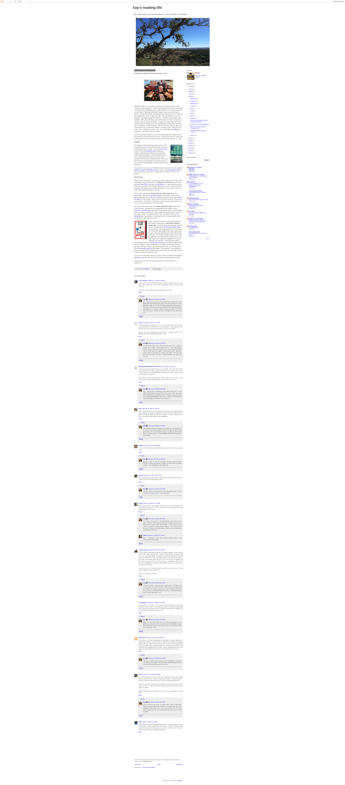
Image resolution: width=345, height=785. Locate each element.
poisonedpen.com (194, 232)
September (193, 103)
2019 (190, 143)
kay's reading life (147, 8)
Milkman (176, 129)
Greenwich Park (151, 151)
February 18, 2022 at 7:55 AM (150, 408)
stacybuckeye (143, 602)
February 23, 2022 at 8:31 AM (156, 619)
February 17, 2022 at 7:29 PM (151, 322)
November (193, 101)
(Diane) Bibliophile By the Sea (148, 366)
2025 (190, 89)
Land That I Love (145, 184)
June (192, 111)
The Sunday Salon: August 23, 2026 (198, 199)
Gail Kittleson (161, 184)
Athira (140, 722)
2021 (190, 138)
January (192, 135)
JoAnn (141, 674)
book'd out (192, 182)
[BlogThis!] (155, 269)
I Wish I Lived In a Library (196, 174)
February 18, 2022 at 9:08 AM (156, 425)
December (193, 98)
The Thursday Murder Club (171, 227)
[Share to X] (157, 269)
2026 (190, 86)
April (191, 113)
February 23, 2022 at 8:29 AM (156, 583)
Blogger (180, 780)
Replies (142, 296)
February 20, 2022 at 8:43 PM (151, 674)
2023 (190, 94)
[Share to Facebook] (158, 269)
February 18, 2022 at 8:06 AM (151, 445)
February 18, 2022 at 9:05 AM (156, 343)
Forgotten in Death (153, 170)
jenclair (141, 475)
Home (159, 764)
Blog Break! (192, 170)
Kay (144, 299)
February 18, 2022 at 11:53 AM (152, 475)
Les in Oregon (143, 280)
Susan (140, 322)
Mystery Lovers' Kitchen (196, 218)
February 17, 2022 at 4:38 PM (156, 280)
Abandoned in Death (174, 170)
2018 (190, 145)
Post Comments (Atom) (148, 767)
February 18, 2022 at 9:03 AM (156, 299)
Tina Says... (192, 211)
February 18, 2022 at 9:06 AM (156, 389)
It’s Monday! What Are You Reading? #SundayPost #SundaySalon (196, 185)
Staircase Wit (193, 226)
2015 (190, 153)
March (192, 115)
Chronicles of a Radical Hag (142, 210)
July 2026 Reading (193, 227)
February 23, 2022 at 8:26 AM (156, 489)
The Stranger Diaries (144, 248)
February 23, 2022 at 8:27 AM (156, 518)
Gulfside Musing (194, 198)
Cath (140, 408)
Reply (140, 292)
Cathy (140, 503)
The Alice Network (156, 195)
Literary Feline (143, 550)
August (192, 106)
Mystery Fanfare (194, 204)
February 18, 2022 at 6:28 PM (156, 550)
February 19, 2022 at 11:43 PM (155, 637)
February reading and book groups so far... (198, 127)
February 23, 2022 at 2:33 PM (155, 535)
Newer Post (138, 764)
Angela (141, 445)
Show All (207, 238)
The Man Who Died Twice (157, 242)
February (193, 118)
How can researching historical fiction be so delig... (198, 121)
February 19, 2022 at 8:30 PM (156, 602)
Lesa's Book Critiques (195, 191)
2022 (190, 96)
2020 (190, 141)
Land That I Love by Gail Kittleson (199, 124)
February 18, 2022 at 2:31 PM (151, 503)
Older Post (179, 764)
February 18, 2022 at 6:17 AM (165, 366)
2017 (190, 148)
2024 (190, 91)
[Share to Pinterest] (160, 269)
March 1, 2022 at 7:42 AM (150, 722)
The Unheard (163, 149)
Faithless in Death (139, 170)
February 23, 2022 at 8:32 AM (156, 658)
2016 (190, 150)
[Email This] (153, 269)
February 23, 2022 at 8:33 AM (156, 702)
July (191, 108)
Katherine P (142, 637)
